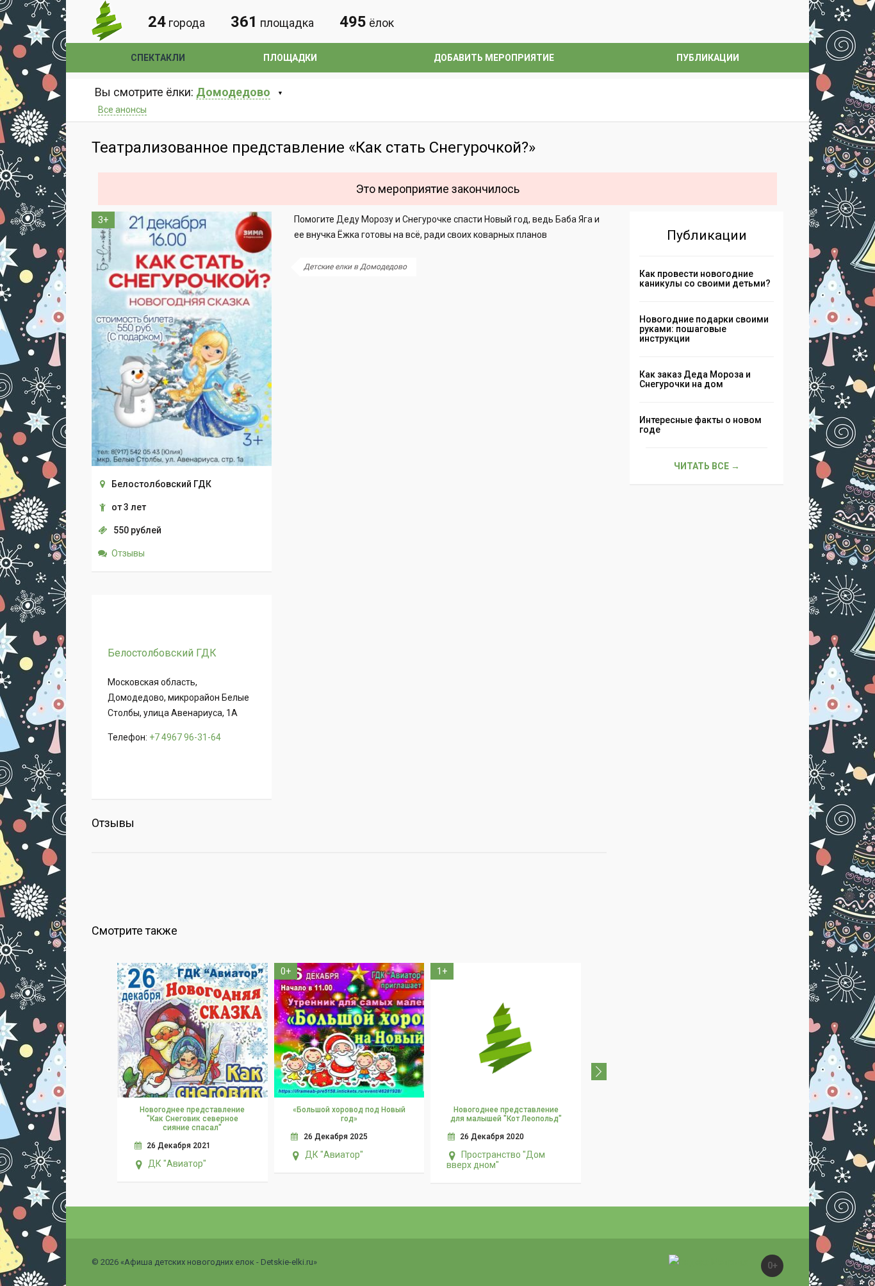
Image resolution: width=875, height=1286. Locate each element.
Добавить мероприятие (494, 58)
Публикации (707, 58)
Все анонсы (122, 109)
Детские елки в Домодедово (355, 266)
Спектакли (158, 58)
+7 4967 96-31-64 (185, 737)
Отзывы (128, 553)
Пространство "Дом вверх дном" (495, 1159)
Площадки (290, 58)
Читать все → (707, 466)
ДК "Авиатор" (177, 1163)
